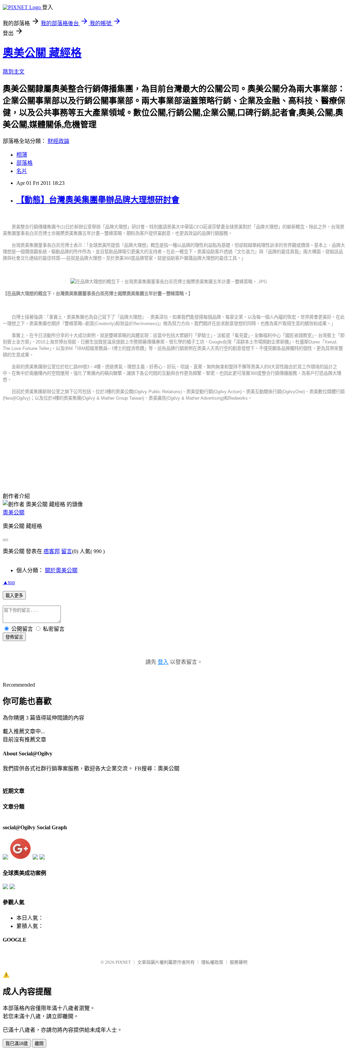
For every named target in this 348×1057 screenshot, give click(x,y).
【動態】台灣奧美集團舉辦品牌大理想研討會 (97, 199)
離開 (39, 1043)
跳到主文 (13, 72)
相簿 (21, 155)
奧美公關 (13, 512)
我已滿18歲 (16, 1043)
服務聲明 (238, 962)
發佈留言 (14, 637)
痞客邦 (52, 551)
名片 (21, 171)
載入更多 (14, 595)
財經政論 (58, 141)
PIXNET (123, 962)
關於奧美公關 (61, 570)
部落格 (24, 163)
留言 (66, 551)
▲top (9, 582)
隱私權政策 (212, 962)
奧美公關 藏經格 (42, 53)
